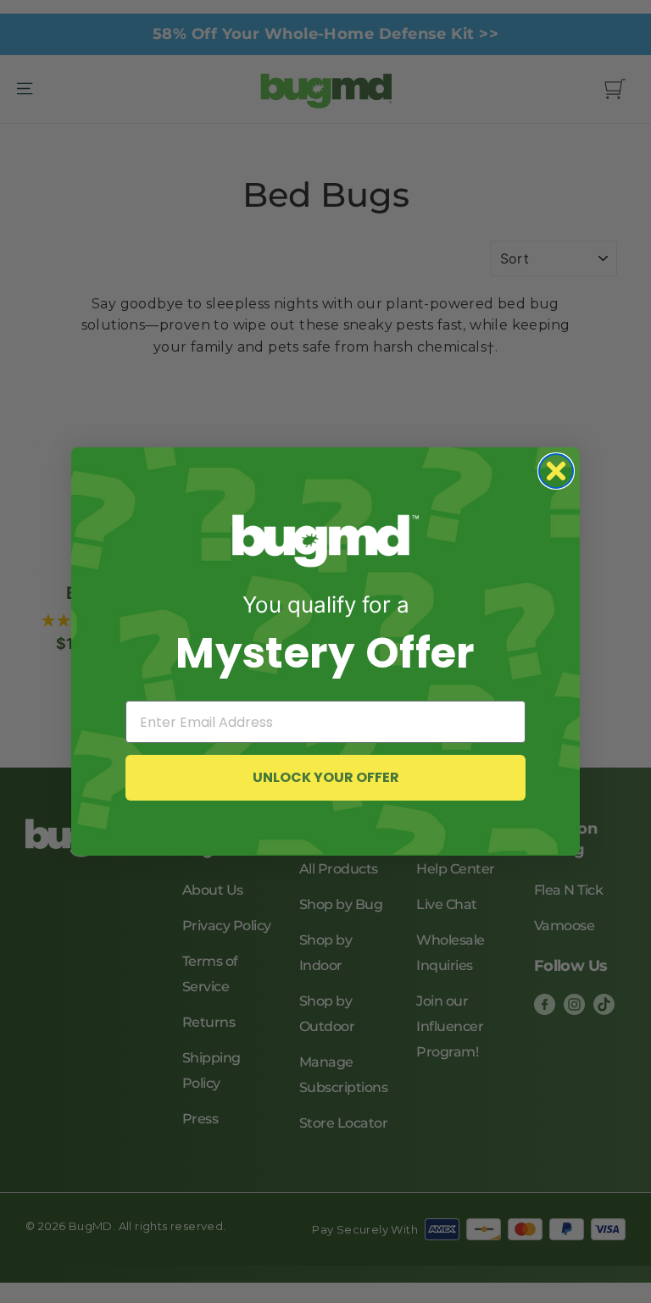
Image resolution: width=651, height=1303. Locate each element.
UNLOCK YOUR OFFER (326, 777)
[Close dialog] (556, 471)
